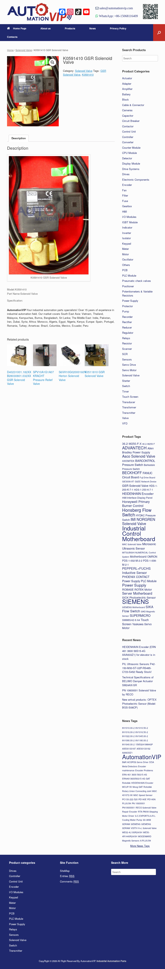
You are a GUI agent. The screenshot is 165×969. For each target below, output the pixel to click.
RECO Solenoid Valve (146, 807)
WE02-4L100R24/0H (132, 832)
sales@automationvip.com (116, 8)
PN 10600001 (138, 803)
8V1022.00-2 (128, 736)
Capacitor (127, 115)
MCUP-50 (127, 786)
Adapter (126, 83)
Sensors (127, 359)
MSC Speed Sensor (143, 795)
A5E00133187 (129, 748)
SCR (125, 354)
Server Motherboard (137, 593)
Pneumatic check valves (136, 281)
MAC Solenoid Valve (131, 544)
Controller (127, 137)
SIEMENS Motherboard (133, 607)
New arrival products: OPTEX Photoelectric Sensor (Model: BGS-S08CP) (139, 703)
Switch (126, 386)
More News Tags (140, 846)
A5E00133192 (143, 748)
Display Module (131, 163)
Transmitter (128, 413)
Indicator (127, 227)
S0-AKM (147, 819)
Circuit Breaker (130, 121)
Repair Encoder (129, 811)
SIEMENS (135, 601)
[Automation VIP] (39, 12)
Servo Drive (129, 365)
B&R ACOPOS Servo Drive (135, 762)
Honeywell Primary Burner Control (136, 503)
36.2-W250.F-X (131, 444)
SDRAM (126, 824)
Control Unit (129, 131)
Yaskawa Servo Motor (137, 626)
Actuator (127, 78)
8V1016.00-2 (128, 732)
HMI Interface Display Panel (137, 497)
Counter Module (131, 147)
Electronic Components (135, 179)
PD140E (142, 799)
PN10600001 (128, 807)
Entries (67, 876)
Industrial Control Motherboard (138, 533)
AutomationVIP (141, 756)
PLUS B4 (126, 803)
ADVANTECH (134, 448)
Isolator (126, 238)
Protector (127, 306)
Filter (125, 195)
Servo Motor (129, 370)
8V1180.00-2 (141, 740)
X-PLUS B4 (145, 840)
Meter (125, 249)
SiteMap (65, 871)
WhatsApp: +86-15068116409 (118, 16)
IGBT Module (130, 222)
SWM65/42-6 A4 (131, 620)
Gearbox (127, 206)
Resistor (127, 343)
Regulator (127, 333)
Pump (125, 311)
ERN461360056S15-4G (133, 778)
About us (45, 28)
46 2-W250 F (148, 443)
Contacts (12, 37)
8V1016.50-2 (141, 732)
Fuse (125, 201)
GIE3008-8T (128, 481)
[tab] (19, 138)
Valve (125, 418)
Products (70, 28)
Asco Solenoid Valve (138, 456)
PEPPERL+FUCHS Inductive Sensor (136, 570)
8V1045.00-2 (141, 736)
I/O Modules (129, 217)
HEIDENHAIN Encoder (138, 493)
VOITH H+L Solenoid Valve (144, 828)
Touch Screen (130, 397)
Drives (126, 174)
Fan (124, 190)
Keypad (126, 243)
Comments (69, 881)
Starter (126, 381)
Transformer (129, 407)
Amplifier (127, 89)
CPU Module (129, 153)
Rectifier (127, 322)
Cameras (127, 110)
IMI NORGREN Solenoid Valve (138, 521)
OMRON (152, 556)
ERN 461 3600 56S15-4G (134, 774)
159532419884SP (144, 744)
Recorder (127, 317)
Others (126, 265)
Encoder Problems (144, 770)
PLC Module (129, 275)
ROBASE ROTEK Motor (137, 589)
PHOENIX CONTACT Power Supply (136, 579)
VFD (124, 423)
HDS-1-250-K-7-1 (143, 489)
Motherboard (138, 556)
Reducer (127, 327)
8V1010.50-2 (141, 727)
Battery (126, 94)
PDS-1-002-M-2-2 (132, 560)
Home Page (19, 28)
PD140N (151, 799)
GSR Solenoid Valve (135, 485)
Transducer (128, 402)
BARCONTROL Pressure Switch (138, 462)
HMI (124, 211)
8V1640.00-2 (128, 744)
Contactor (127, 126)
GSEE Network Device (145, 481)
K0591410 (88, 74)
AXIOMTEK (128, 460)
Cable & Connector (133, 105)
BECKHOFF (132, 472)
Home (10, 50)
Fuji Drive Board (147, 477)
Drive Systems (130, 169)
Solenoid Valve (23, 50)
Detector (127, 158)
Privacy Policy (118, 28)
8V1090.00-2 (128, 740)
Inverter (126, 233)
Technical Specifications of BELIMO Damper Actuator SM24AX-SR (138, 681)
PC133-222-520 (130, 799)
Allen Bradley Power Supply (138, 450)
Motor (125, 254)
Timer (125, 391)
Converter (127, 142)
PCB (125, 270)
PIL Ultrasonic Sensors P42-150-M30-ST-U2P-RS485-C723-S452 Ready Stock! (138, 668)
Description (18, 138)
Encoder (127, 185)
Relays (126, 338)
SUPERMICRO (140, 615)
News (92, 28)
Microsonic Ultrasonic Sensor (139, 546)
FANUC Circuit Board (137, 475)
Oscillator (127, 259)
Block (125, 99)
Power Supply (130, 301)
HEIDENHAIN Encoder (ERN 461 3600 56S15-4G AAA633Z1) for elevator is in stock (139, 653)
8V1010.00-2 (128, 727)
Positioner (128, 286)
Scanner (127, 349)
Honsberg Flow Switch (137, 512)
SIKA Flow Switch (137, 609)
